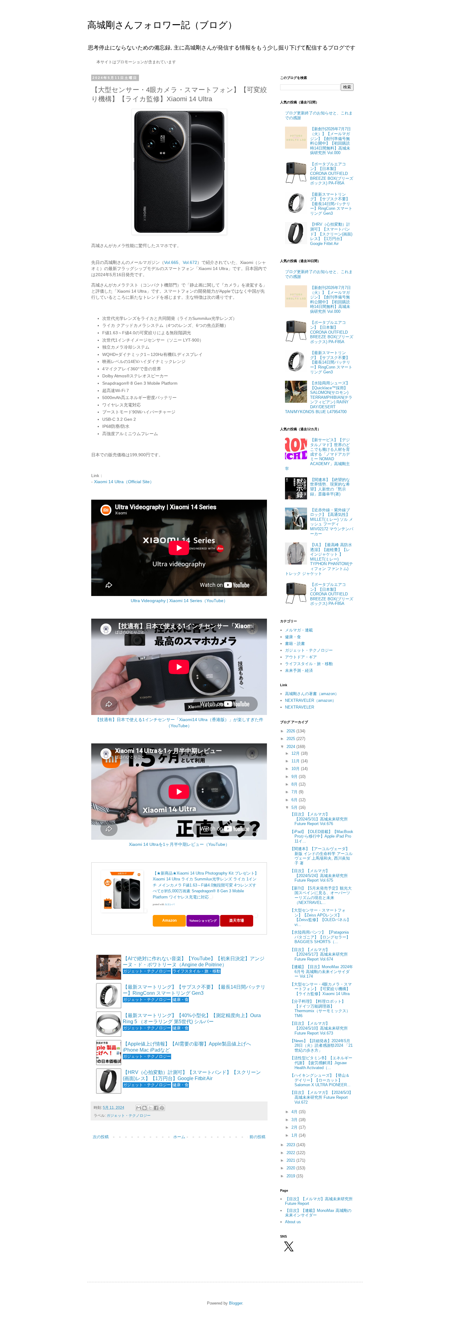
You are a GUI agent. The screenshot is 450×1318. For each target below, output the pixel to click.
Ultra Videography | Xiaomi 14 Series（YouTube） (179, 600)
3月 (295, 1119)
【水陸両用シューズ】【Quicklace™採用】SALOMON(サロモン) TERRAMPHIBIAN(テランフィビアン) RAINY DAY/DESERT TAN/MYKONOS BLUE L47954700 (318, 397)
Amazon (169, 920)
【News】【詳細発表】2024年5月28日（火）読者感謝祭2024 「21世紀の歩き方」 (321, 1045)
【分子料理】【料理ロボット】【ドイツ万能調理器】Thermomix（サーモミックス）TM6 (320, 1008)
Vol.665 (171, 262)
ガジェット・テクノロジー (129, 1115)
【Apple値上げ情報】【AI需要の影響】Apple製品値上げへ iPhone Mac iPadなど (187, 1046)
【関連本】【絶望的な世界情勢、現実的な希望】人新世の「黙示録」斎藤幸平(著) (330, 486)
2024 (291, 746)
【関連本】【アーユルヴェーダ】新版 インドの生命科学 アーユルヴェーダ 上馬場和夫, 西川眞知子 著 (321, 855)
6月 (295, 800)
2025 (291, 738)
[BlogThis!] (144, 1108)
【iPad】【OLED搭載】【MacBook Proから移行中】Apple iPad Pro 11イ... (321, 836)
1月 (295, 1135)
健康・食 (293, 637)
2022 (291, 1152)
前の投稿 (257, 1137)
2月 (295, 1127)
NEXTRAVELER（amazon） (310, 700)
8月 (295, 784)
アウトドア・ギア (301, 657)
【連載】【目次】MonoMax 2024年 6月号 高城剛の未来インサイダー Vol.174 (321, 971)
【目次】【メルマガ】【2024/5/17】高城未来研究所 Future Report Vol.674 (319, 954)
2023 (291, 1144)
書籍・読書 (295, 643)
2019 (291, 1176)
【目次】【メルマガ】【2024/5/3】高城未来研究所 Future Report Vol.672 (321, 1097)
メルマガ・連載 (299, 630)
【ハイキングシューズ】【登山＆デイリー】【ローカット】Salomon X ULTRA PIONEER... (320, 1080)
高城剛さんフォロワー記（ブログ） (162, 25)
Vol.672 (190, 262)
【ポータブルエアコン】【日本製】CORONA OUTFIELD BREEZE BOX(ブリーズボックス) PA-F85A (331, 173)
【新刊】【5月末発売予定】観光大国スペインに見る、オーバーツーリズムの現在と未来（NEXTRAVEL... (321, 895)
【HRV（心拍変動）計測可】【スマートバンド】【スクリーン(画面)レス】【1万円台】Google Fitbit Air (192, 1075)
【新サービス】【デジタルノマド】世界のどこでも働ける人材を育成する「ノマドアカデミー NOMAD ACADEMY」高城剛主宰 (317, 454)
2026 (291, 731)
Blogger (235, 1303)
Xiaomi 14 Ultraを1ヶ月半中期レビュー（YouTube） (179, 844)
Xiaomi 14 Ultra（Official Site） (124, 481)
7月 (295, 792)
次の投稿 (101, 1137)
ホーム (179, 1137)
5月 (295, 807)
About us (293, 1222)
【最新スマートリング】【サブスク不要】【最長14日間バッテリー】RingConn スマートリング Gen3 (194, 989)
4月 (295, 1111)
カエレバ (169, 904)
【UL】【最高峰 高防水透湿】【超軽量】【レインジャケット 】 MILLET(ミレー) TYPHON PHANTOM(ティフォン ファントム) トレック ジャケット (319, 559)
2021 (291, 1160)
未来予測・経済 (299, 670)
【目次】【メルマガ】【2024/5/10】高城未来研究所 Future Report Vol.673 (319, 1028)
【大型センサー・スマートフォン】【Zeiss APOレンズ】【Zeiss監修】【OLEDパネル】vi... (320, 917)
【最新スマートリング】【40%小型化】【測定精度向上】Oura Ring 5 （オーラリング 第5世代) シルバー (192, 1018)
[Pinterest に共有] (162, 1108)
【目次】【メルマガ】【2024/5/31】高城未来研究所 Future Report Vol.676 (319, 819)
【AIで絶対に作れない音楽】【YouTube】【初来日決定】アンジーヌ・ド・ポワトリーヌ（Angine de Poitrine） (193, 961)
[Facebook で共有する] (156, 1108)
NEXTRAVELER (299, 707)
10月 (296, 768)
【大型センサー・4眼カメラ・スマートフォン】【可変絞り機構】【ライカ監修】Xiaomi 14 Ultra (321, 989)
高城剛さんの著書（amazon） (312, 693)
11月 (296, 761)
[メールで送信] (139, 1108)
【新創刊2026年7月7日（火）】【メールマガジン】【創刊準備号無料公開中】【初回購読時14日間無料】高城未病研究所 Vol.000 (330, 141)
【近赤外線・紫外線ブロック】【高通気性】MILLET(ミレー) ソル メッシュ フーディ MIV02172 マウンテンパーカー (331, 522)
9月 (295, 776)
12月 (296, 753)
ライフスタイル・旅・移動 (309, 663)
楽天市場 (236, 920)
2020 (291, 1168)
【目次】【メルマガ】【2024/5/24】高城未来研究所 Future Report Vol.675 (319, 875)
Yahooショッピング (203, 920)
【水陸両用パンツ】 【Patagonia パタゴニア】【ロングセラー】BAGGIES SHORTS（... (320, 937)
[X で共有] (150, 1108)
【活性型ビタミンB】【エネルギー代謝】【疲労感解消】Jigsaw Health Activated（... (321, 1063)
